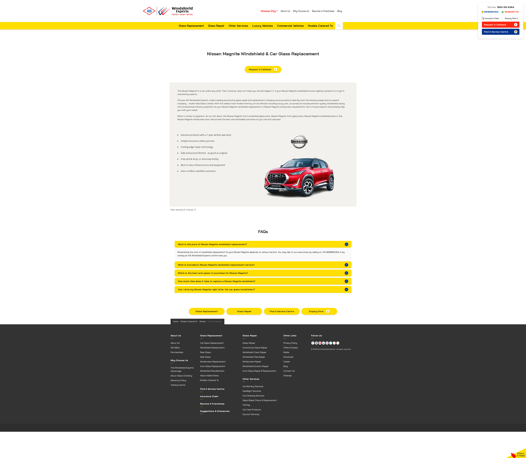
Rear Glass (205, 352)
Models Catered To (320, 25)
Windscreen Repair (252, 361)
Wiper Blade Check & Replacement (260, 400)
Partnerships (177, 352)
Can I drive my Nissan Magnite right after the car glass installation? (216, 289)
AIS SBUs (175, 347)
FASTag (246, 405)
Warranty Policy (178, 380)
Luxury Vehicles (262, 25)
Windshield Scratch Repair (255, 366)
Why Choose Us (301, 11)
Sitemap (287, 375)
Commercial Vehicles (290, 25)
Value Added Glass (209, 375)
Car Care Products (252, 409)
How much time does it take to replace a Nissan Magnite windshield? (216, 281)
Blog (339, 11)
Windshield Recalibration (212, 370)
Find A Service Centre (282, 311)
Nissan (203, 321)
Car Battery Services (253, 386)
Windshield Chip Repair (254, 357)
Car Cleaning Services (253, 395)
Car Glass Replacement (212, 343)
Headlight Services (252, 391)
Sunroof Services (251, 414)
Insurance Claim (492, 18)
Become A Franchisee (323, 11)
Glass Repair (216, 25)
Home (175, 321)
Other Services (238, 25)
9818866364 (491, 11)
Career (286, 361)
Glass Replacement (191, 25)
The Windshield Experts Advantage (182, 369)
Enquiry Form (316, 311)
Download (288, 357)
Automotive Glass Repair (255, 347)
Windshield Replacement (212, 347)
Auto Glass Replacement (212, 366)
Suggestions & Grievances (215, 411)
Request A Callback (260, 69)
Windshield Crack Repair (254, 352)
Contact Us (289, 370)
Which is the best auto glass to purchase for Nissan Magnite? (213, 273)
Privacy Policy (290, 343)
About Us (285, 11)
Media (286, 352)
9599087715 (512, 11)
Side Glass (205, 357)
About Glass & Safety (181, 375)
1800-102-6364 (505, 7)
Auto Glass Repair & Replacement (259, 370)
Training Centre (178, 385)
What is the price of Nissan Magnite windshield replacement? (212, 244)
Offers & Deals (290, 347)
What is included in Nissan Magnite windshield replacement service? (216, 264)
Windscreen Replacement (213, 361)
